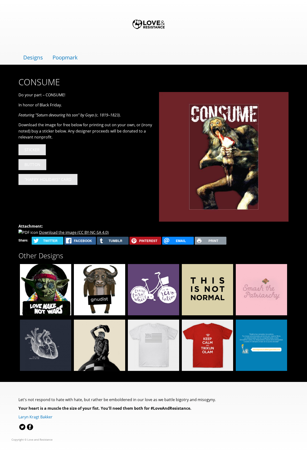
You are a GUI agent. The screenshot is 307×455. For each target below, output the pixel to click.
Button (32, 164)
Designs (33, 57)
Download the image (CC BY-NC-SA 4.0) (74, 232)
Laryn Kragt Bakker (35, 417)
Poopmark (65, 57)
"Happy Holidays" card (47, 179)
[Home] (153, 25)
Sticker (32, 149)
